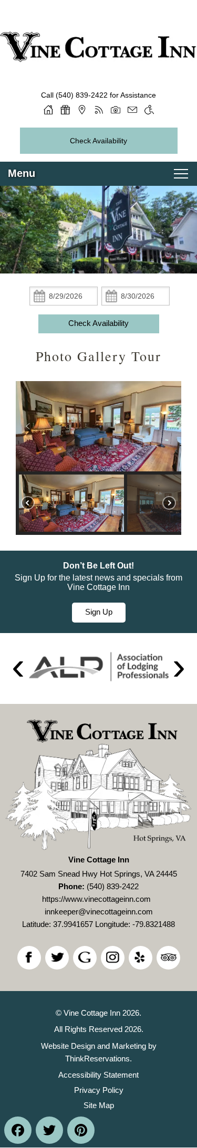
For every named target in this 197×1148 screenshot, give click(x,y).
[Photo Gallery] (115, 109)
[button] (28, 426)
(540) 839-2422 (82, 95)
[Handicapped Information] (149, 109)
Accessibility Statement (98, 1074)
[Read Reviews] (168, 958)
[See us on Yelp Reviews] (140, 958)
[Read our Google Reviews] (85, 958)
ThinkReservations (97, 1058)
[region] (98, 458)
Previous (18, 668)
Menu (21, 173)
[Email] (132, 109)
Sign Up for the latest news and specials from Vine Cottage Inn (98, 582)
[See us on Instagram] (113, 958)
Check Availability (98, 140)
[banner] (98, 592)
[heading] (98, 356)
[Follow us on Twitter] (57, 958)
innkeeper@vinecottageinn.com (99, 911)
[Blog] (98, 109)
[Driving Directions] (82, 109)
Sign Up (98, 611)
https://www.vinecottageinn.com (96, 898)
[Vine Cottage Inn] (98, 35)
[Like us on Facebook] (29, 958)
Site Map (99, 1105)
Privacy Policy (98, 1090)
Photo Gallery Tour (98, 356)
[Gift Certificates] (65, 109)
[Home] (48, 109)
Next (179, 668)
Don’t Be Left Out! (98, 565)
